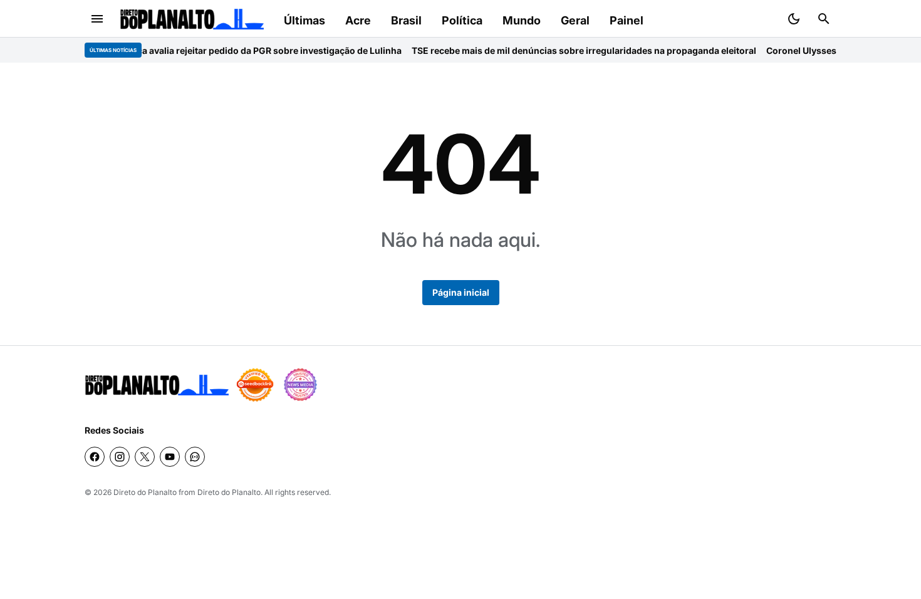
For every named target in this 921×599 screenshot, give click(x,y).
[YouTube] (170, 457)
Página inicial (460, 292)
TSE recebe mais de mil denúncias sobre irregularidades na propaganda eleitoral (573, 50)
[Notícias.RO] (157, 385)
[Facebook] (95, 457)
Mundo (521, 20)
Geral (575, 20)
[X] (145, 457)
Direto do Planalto (145, 492)
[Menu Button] (97, 18)
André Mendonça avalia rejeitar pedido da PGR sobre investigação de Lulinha (227, 50)
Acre (358, 20)
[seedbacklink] (255, 385)
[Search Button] (823, 18)
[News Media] (300, 385)
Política (462, 20)
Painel (626, 20)
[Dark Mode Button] (793, 18)
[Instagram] (120, 457)
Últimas (304, 20)
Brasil (406, 20)
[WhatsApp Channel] (195, 457)
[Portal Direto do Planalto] (192, 19)
